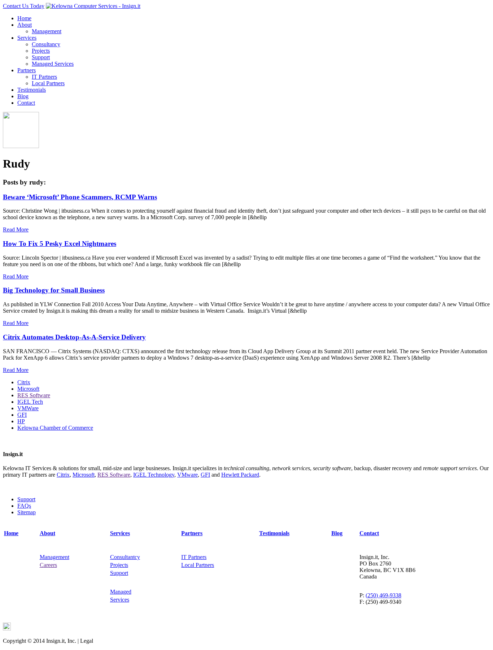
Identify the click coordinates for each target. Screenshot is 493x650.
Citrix (23, 382)
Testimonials (31, 90)
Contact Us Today (23, 6)
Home (24, 18)
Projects (41, 51)
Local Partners (48, 83)
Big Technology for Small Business (54, 290)
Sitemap (26, 512)
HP (21, 421)
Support (41, 57)
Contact (26, 103)
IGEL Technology (153, 475)
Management (46, 31)
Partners (26, 70)
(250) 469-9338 (383, 595)
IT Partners (44, 77)
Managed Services (53, 64)
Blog (23, 96)
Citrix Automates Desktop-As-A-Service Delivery (74, 337)
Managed (120, 592)
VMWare (28, 408)
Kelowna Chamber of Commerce (55, 428)
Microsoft (28, 389)
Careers (48, 565)
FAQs (24, 506)
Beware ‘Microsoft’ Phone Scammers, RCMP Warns (80, 197)
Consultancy (46, 44)
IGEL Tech (30, 402)
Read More (16, 229)
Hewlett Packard (240, 475)
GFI (22, 415)
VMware (187, 475)
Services (26, 38)
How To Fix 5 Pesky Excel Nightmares (59, 243)
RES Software (33, 395)
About (24, 25)
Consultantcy (125, 557)
